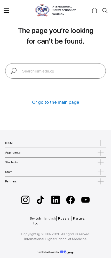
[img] (25, 200)
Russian (65, 218)
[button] (6, 10)
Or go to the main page (55, 102)
